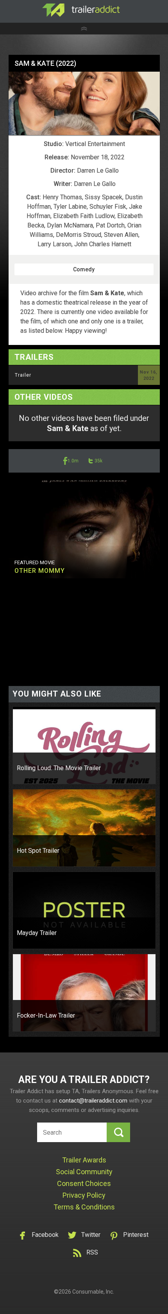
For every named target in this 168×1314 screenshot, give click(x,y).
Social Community (84, 1172)
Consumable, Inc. (93, 1292)
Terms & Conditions (84, 1207)
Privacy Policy (84, 1195)
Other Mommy (39, 570)
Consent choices (84, 1183)
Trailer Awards (84, 1160)
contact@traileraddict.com (93, 1100)
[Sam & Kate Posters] (84, 103)
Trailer (23, 375)
